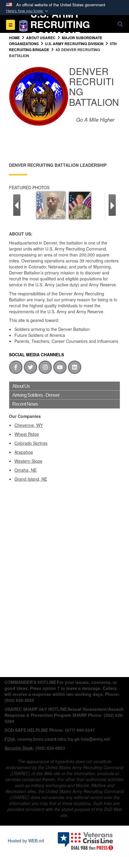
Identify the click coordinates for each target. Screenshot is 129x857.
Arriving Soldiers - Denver (35, 395)
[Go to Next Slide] (112, 205)
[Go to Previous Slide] (16, 205)
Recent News (25, 404)
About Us (21, 386)
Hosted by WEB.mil (26, 841)
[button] (27, 11)
